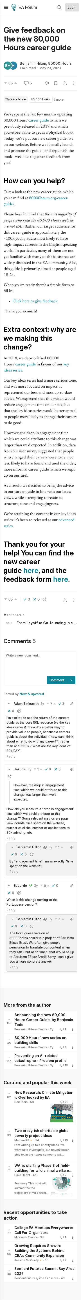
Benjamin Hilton (33, 63)
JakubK (20, 769)
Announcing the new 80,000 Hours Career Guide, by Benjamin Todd (43, 1020)
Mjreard (19, 1237)
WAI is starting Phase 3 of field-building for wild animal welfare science (42, 1170)
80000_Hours (60, 63)
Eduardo (20, 885)
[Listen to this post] (46, 83)
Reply (11, 756)
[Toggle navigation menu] (6, 7)
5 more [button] (59, 99)
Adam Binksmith (26, 703)
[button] (9, 703)
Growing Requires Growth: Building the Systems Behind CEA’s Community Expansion (39, 1250)
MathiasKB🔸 (23, 1140)
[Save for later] (55, 83)
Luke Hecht (22, 1175)
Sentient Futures (25, 1278)
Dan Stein (21, 1102)
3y (42, 703)
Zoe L (43, 1278)
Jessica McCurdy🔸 (28, 1260)
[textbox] (39, 664)
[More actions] (73, 83)
